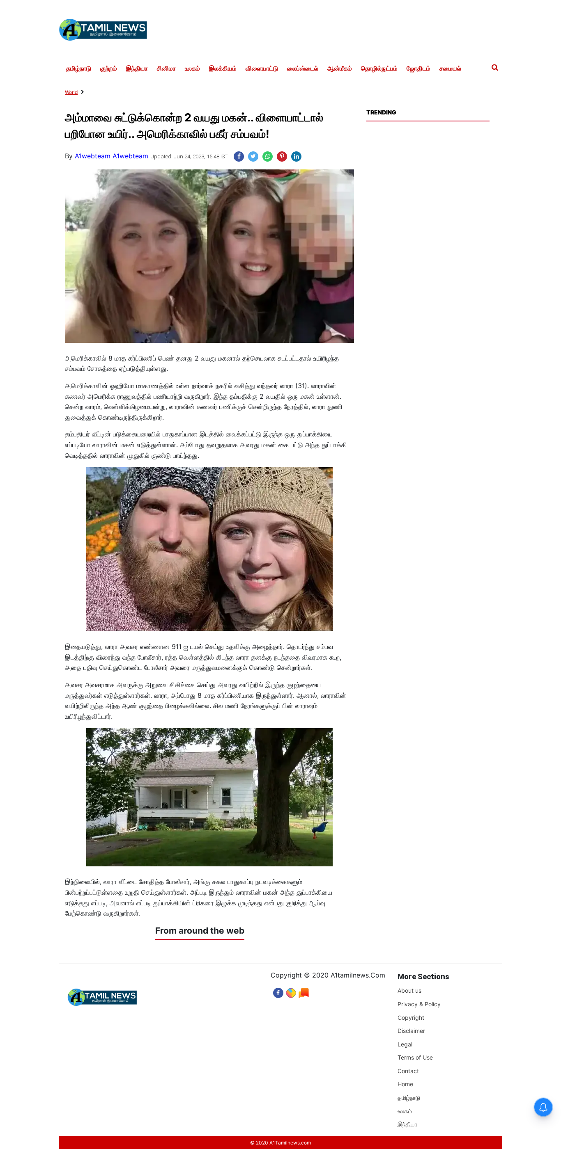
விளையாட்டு (262, 68)
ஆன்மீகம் (339, 68)
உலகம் (192, 68)
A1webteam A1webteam (111, 156)
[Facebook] (278, 991)
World (71, 92)
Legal (405, 1044)
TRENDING (381, 112)
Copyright (411, 1017)
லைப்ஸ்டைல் (302, 68)
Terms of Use (415, 1057)
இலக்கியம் (223, 68)
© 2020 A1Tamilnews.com (280, 1143)
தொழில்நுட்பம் (379, 68)
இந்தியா (137, 68)
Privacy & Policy (419, 1004)
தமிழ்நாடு (78, 68)
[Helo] (304, 991)
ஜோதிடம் (418, 68)
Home (405, 1083)
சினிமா (166, 68)
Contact (408, 1070)
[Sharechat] (291, 991)
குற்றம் (108, 68)
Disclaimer (411, 1030)
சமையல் (450, 68)
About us (409, 990)
